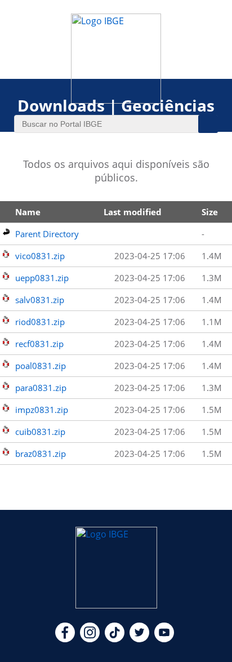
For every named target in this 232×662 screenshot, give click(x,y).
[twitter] (139, 639)
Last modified (133, 211)
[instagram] (90, 639)
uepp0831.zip (42, 277)
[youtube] (164, 639)
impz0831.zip (41, 409)
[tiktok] (114, 639)
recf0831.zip (39, 343)
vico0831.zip (40, 255)
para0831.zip (40, 387)
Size (210, 211)
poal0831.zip (40, 365)
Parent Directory (47, 233)
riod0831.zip (40, 321)
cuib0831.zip (40, 431)
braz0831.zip (40, 453)
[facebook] (65, 639)
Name (28, 211)
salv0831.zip (39, 299)
